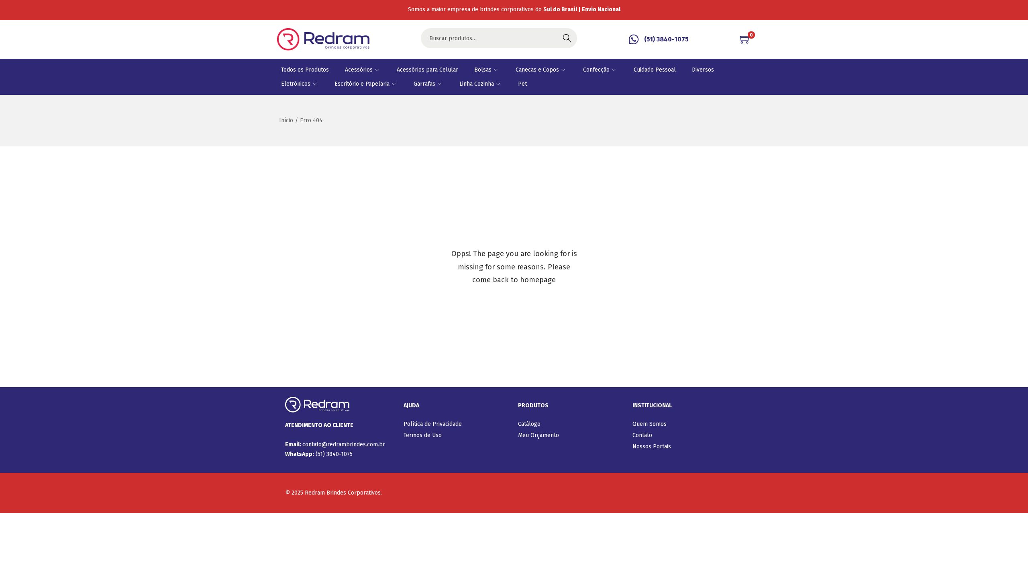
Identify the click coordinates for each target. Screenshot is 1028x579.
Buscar (567, 38)
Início (286, 120)
